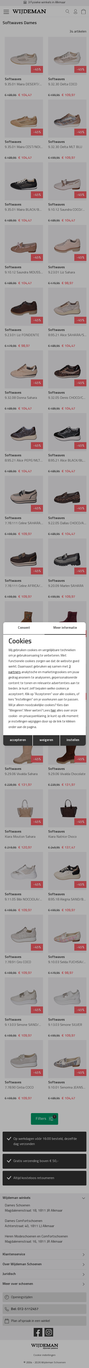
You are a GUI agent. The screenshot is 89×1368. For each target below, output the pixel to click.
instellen (73, 740)
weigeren (46, 740)
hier (53, 710)
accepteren (18, 740)
